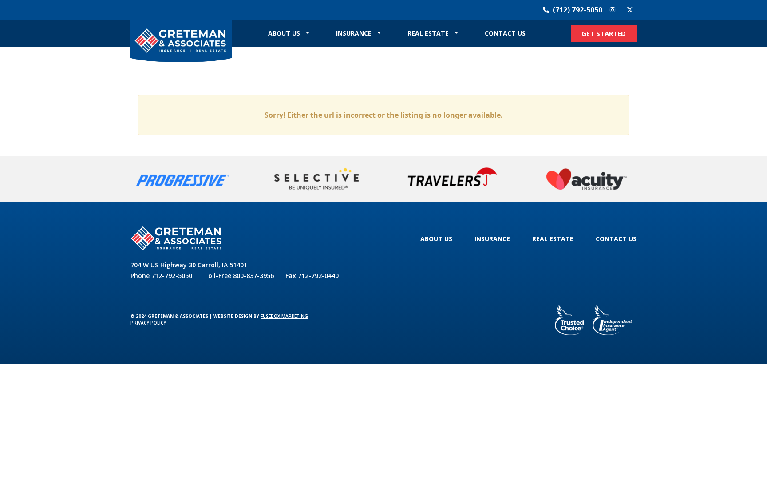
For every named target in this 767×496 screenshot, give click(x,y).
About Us (284, 33)
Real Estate (428, 33)
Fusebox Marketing (284, 316)
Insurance (354, 33)
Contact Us (505, 33)
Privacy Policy (148, 323)
